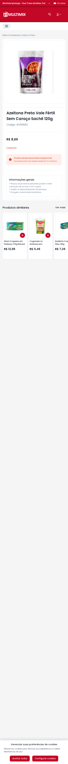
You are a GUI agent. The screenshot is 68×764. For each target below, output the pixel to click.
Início (5, 35)
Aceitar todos (19, 758)
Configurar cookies (45, 758)
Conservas (14, 35)
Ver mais (60, 207)
